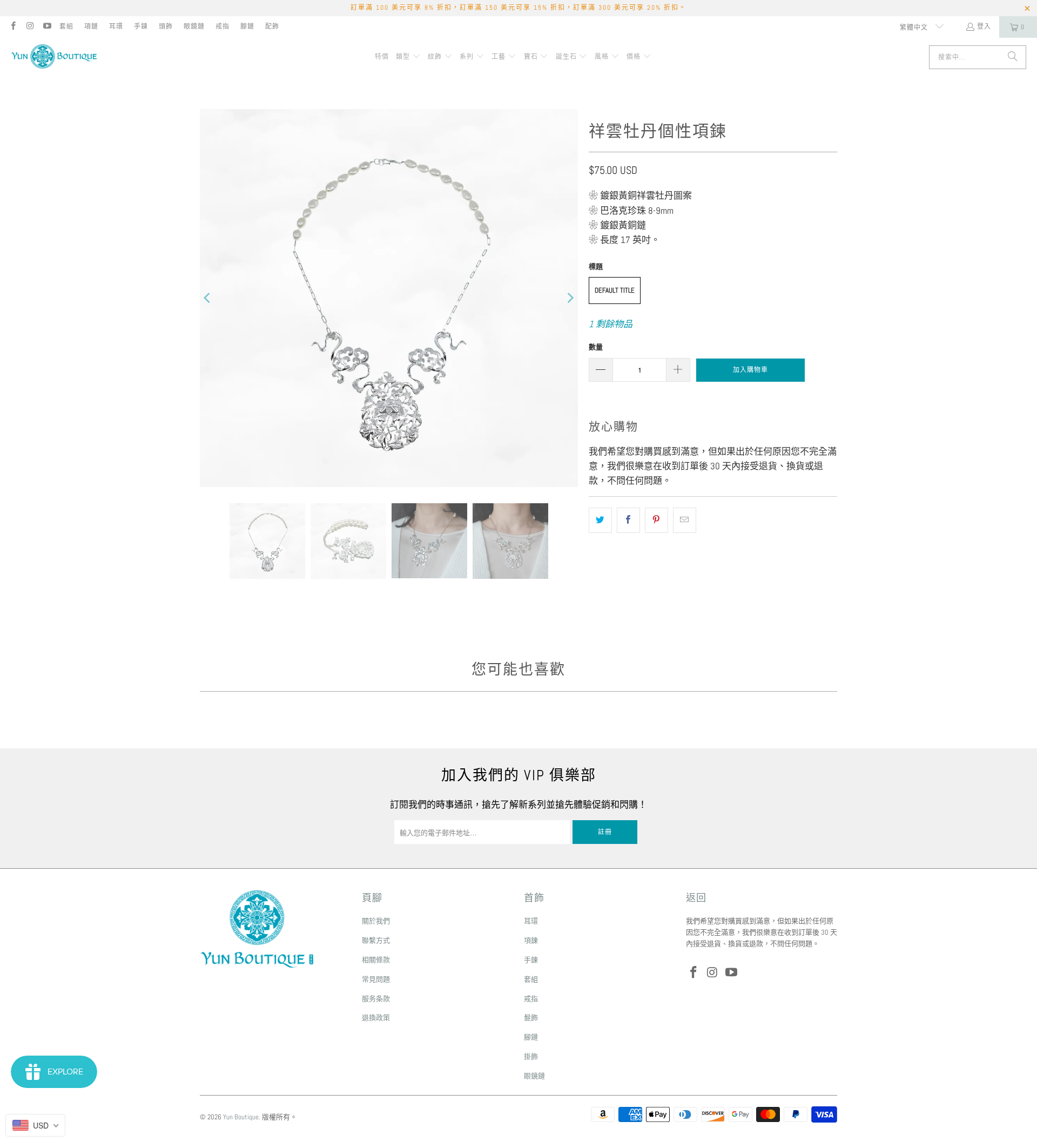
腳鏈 (247, 26)
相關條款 (376, 959)
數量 (596, 347)
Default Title (615, 290)
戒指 (223, 26)
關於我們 (376, 920)
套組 (66, 26)
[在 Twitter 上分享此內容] (600, 520)
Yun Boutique (241, 1116)
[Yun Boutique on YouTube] (46, 27)
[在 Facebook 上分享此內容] (628, 520)
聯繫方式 (376, 940)
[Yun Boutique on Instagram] (29, 27)
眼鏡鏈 (194, 26)
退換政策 (376, 1017)
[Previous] (208, 298)
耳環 (116, 26)
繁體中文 (915, 27)
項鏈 (91, 26)
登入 (984, 26)
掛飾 (531, 1056)
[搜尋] (1012, 57)
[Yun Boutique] (54, 57)
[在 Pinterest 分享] (656, 520)
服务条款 (376, 998)
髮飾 (531, 1017)
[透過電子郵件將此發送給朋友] (684, 520)
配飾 (272, 26)
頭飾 (166, 26)
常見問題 (376, 979)
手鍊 (141, 26)
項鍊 (531, 940)
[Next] (569, 298)
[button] (408, 57)
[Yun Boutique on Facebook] (12, 27)
